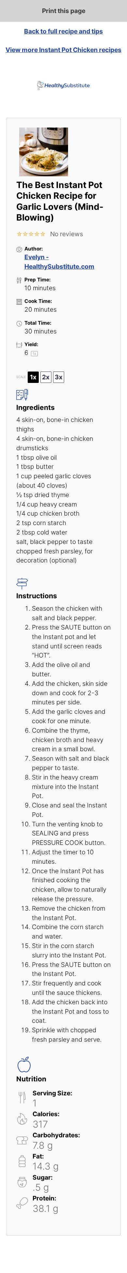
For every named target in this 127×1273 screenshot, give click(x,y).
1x (33, 377)
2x (45, 377)
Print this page (63, 11)
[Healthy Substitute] (63, 85)
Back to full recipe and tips (63, 31)
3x (59, 377)
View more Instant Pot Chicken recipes (63, 50)
